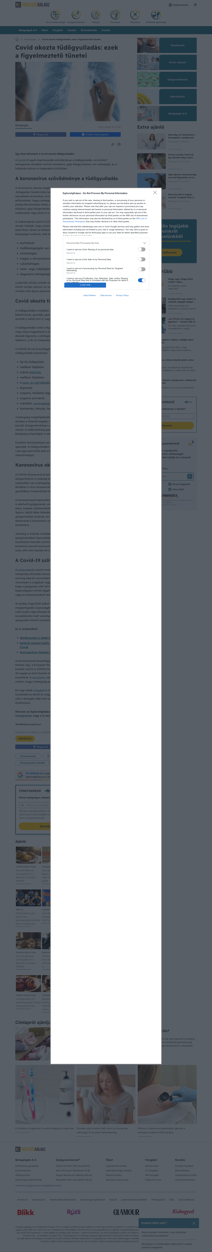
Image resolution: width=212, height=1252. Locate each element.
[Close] (156, 193)
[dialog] (106, 626)
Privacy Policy (122, 295)
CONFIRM (85, 285)
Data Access (106, 295)
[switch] (142, 249)
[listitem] (106, 243)
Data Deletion (90, 295)
